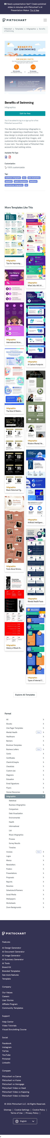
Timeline (12, 847)
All (7, 719)
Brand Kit (6, 967)
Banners (9, 741)
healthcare (33, 181)
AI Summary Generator (13, 959)
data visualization (34, 178)
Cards (8, 754)
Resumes (9, 886)
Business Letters (12, 749)
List (10, 830)
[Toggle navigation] (45, 20)
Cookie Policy (38, 1109)
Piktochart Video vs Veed (14, 1088)
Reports (9, 882)
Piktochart (8, 29)
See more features (10, 975)
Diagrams (10, 775)
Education (10, 779)
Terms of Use (17, 1113)
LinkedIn (6, 1062)
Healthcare (10, 736)
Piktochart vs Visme (11, 1080)
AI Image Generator (11, 955)
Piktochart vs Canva (11, 1076)
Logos (8, 856)
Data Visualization (16, 813)
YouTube (6, 1055)
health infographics (21, 181)
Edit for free (25, 113)
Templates (19, 29)
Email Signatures (12, 783)
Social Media (11, 894)
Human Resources (13, 792)
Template (6, 978)
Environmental (14, 818)
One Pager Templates (14, 728)
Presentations (11, 873)
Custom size (10, 771)
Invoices (9, 852)
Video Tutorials (9, 1025)
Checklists (10, 766)
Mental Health (11, 732)
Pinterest (6, 1058)
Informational (14, 826)
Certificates (10, 758)
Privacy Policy (32, 1113)
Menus (8, 860)
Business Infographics (17, 805)
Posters (9, 869)
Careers (5, 996)
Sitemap (7, 1109)
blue (24, 178)
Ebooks (9, 724)
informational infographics (14, 185)
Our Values (7, 992)
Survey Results (14, 843)
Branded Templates (11, 971)
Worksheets (10, 903)
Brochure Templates (14, 745)
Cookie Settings (21, 1109)
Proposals (10, 877)
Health (11, 822)
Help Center (7, 1021)
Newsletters (10, 865)
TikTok (5, 1051)
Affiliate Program (9, 1004)
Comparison (13, 809)
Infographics (31, 29)
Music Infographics (16, 835)
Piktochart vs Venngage (13, 1084)
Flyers (8, 788)
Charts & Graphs (12, 762)
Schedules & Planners (14, 890)
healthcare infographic (12, 178)
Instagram (6, 1047)
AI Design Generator (11, 947)
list (26, 185)
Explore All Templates (25, 694)
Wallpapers (10, 899)
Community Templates (12, 1008)
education (8, 181)
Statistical (12, 801)
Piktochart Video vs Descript (15, 1095)
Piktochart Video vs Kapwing (15, 1092)
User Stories (7, 1000)
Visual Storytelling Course (14, 1029)
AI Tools (6, 963)
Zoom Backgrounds (13, 907)
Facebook (6, 1043)
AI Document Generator (13, 951)
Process (12, 839)
